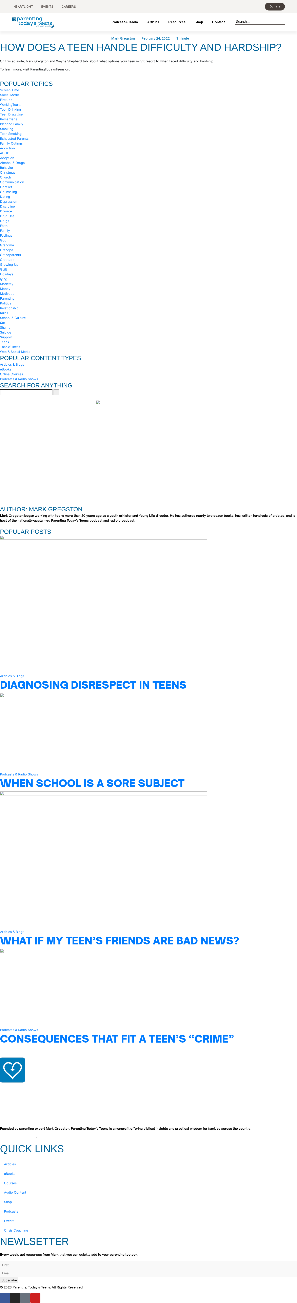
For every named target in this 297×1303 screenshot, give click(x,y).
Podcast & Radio (125, 22)
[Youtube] (35, 1298)
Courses (10, 1183)
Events (9, 1221)
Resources (176, 22)
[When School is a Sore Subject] (103, 732)
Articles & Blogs (12, 676)
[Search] (283, 21)
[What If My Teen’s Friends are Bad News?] (103, 860)
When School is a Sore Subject (92, 783)
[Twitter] (25, 1298)
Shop (199, 22)
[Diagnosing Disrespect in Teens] (103, 604)
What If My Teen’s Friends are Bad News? (119, 940)
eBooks (9, 1174)
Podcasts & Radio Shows (19, 774)
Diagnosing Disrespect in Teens (93, 684)
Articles (153, 22)
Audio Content (15, 1192)
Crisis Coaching (16, 1230)
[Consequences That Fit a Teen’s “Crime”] (103, 988)
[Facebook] (5, 1298)
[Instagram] (15, 1298)
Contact (218, 22)
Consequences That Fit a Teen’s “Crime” (117, 1038)
